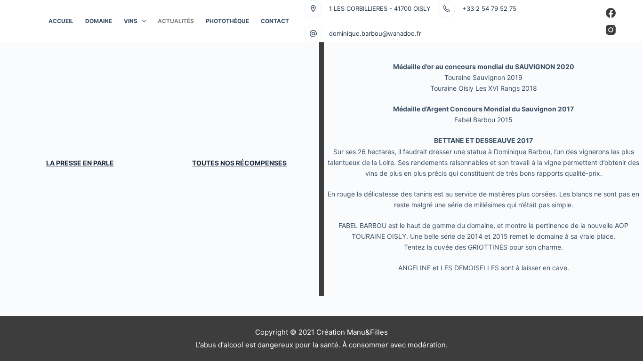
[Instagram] (611, 30)
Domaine (98, 20)
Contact (275, 20)
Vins (130, 20)
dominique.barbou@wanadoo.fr (375, 33)
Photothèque (227, 20)
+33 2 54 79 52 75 (489, 8)
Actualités (176, 20)
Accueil (60, 20)
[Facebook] (611, 13)
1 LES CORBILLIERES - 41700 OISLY (380, 8)
